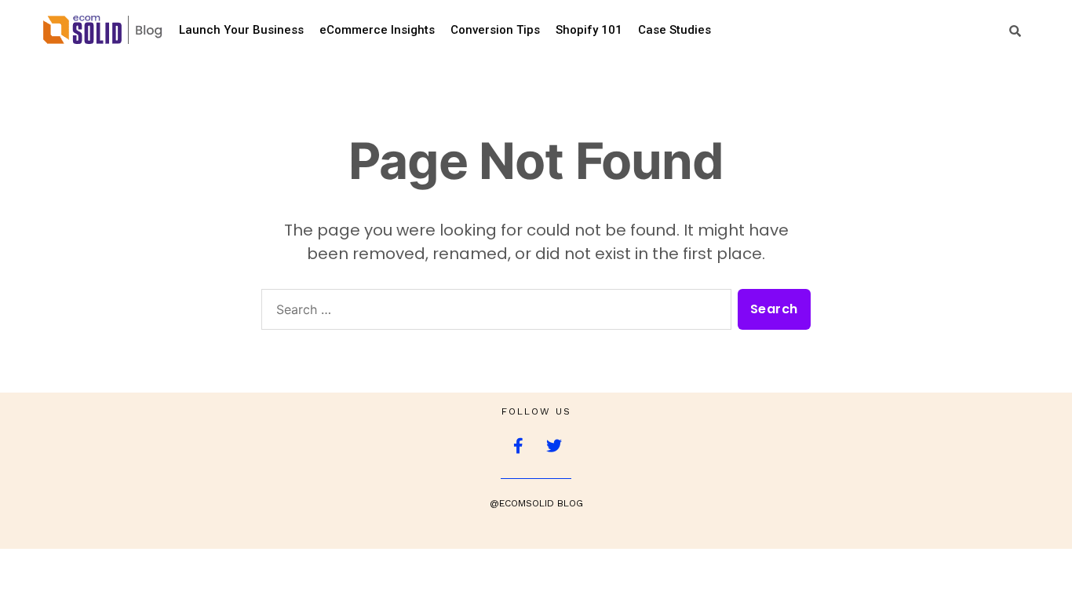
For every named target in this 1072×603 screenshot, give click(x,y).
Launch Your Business (241, 30)
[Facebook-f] (518, 446)
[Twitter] (554, 446)
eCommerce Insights (377, 30)
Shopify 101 (589, 30)
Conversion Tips (495, 30)
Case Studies (674, 30)
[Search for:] (493, 312)
